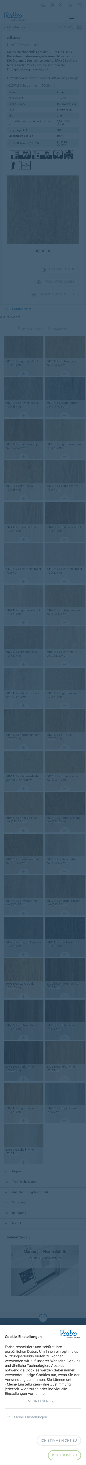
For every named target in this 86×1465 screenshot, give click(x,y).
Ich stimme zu (64, 1455)
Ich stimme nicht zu (59, 1440)
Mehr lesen (38, 1401)
